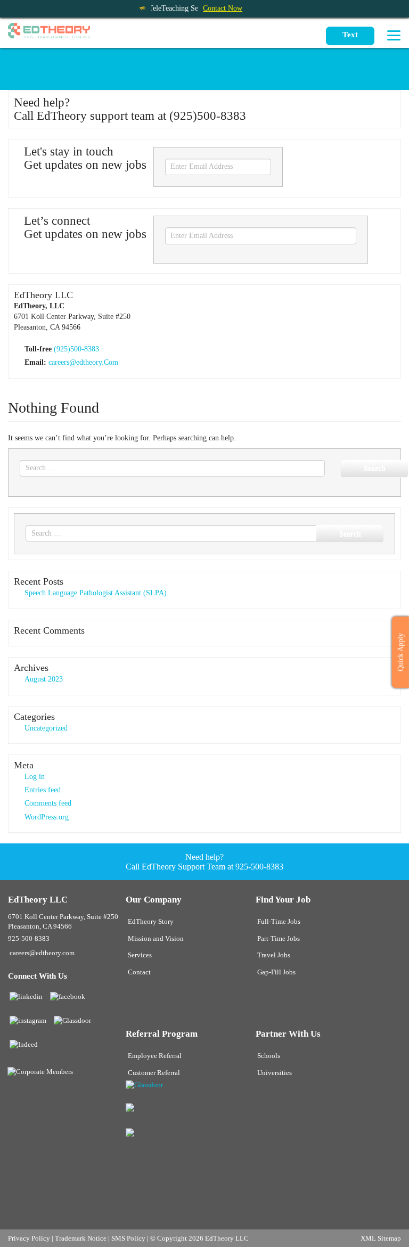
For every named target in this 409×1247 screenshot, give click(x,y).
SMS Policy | (130, 1238)
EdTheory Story (151, 921)
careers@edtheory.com (42, 953)
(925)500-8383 (76, 349)
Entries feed (42, 790)
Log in (34, 777)
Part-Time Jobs (278, 938)
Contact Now (222, 8)
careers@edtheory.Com (83, 362)
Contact (139, 972)
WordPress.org (46, 817)
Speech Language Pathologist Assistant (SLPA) (95, 593)
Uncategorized (46, 728)
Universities (274, 1073)
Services (140, 955)
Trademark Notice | (83, 1238)
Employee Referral (155, 1056)
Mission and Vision (156, 938)
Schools (268, 1056)
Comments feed (47, 803)
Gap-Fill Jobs (276, 972)
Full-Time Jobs (278, 921)
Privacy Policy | (31, 1238)
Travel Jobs (273, 955)
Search (375, 468)
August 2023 (43, 679)
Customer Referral (154, 1073)
